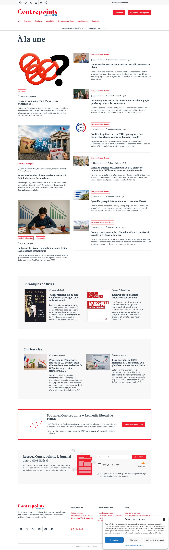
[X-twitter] (30, 2)
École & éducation (25, 238)
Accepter (114, 540)
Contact (95, 21)
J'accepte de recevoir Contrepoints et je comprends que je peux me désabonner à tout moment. (122, 475)
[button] (164, 519)
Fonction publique (25, 164)
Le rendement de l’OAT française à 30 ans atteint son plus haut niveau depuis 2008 (128, 363)
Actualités (50, 21)
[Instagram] (25, 2)
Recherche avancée (120, 2)
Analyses (27, 21)
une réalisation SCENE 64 (89, 546)
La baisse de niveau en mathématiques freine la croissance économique (43, 249)
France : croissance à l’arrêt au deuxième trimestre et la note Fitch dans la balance (120, 233)
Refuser (133, 540)
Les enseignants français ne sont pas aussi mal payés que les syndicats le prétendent (120, 102)
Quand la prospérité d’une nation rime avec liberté (118, 201)
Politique (21, 91)
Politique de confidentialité (134, 546)
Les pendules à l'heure (100, 55)
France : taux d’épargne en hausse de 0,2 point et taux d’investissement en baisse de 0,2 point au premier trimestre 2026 (65, 365)
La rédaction (83, 21)
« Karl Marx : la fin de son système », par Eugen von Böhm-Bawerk (63, 297)
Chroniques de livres (66, 21)
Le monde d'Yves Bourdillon (102, 222)
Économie (41, 238)
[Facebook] (20, 2)
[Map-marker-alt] (46, 2)
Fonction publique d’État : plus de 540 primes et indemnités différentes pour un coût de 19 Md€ (117, 169)
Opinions (38, 21)
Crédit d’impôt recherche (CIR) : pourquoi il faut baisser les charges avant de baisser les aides (117, 135)
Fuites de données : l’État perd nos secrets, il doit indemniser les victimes (42, 177)
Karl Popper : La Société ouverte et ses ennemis (125, 296)
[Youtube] (41, 2)
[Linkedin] (36, 2)
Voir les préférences (155, 540)
